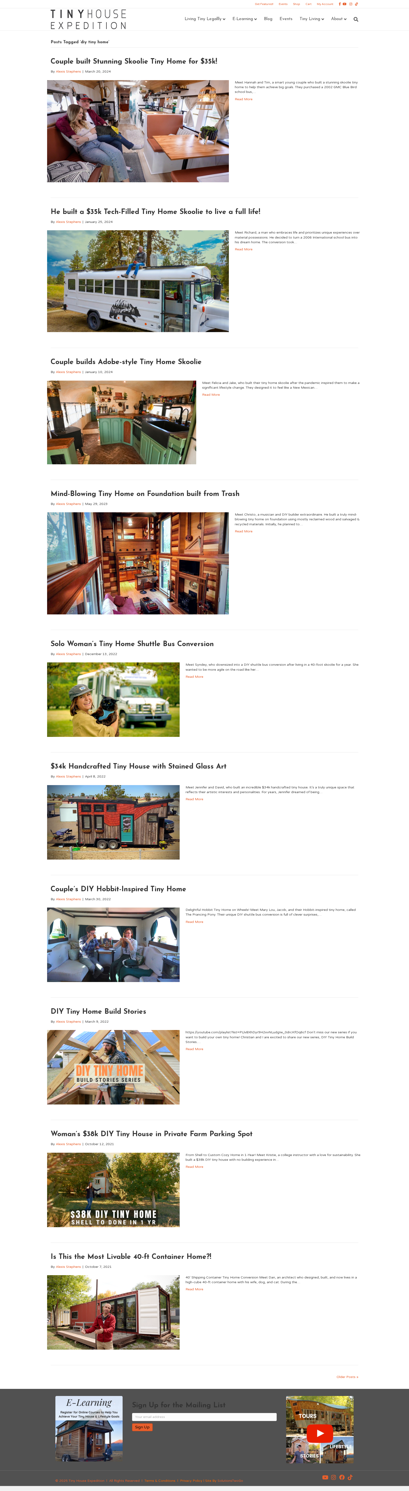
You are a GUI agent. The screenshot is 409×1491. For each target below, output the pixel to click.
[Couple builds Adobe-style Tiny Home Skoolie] (121, 422)
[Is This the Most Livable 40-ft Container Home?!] (113, 1312)
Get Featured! (264, 4)
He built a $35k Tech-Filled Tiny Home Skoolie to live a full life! (155, 212)
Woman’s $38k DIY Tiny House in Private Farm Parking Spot (152, 1134)
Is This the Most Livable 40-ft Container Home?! (131, 1257)
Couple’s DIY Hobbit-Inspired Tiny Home (118, 889)
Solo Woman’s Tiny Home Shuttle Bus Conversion (132, 644)
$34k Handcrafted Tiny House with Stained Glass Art (139, 766)
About (337, 19)
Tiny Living (310, 19)
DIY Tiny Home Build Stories (98, 1012)
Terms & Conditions (159, 1481)
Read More (244, 99)
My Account (325, 4)
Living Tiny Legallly (203, 19)
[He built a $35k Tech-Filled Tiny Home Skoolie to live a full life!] (138, 281)
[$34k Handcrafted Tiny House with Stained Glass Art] (113, 822)
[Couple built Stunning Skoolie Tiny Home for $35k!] (138, 131)
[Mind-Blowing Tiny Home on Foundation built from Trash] (138, 563)
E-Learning (242, 19)
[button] (325, 1477)
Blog (268, 19)
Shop (296, 4)
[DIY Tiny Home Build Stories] (113, 1067)
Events (283, 4)
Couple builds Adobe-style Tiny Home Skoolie (126, 362)
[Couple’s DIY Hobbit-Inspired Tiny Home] (113, 945)
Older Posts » (347, 1377)
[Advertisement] (187, 1450)
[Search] (354, 19)
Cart (308, 4)
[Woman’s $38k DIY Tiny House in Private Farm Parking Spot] (113, 1190)
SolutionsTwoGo (230, 1481)
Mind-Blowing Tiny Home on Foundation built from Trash (145, 494)
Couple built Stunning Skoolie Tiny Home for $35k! (134, 61)
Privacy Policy (191, 1481)
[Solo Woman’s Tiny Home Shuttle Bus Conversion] (113, 699)
